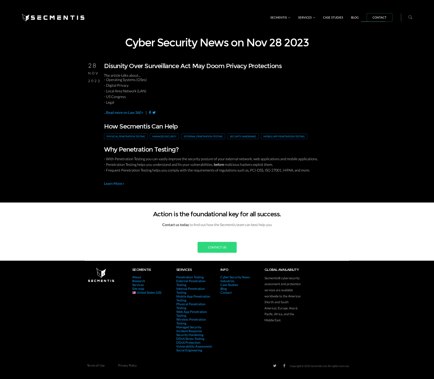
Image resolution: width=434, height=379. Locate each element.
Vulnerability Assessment (194, 346)
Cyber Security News (235, 277)
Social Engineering (189, 350)
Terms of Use (96, 365)
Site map (138, 289)
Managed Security (164, 136)
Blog (355, 17)
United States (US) (148, 292)
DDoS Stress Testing (190, 339)
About (136, 277)
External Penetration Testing (203, 136)
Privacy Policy (127, 365)
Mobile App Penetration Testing (284, 136)
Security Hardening (243, 136)
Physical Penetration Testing (125, 136)
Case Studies (333, 17)
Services (305, 17)
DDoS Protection (188, 342)
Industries (227, 281)
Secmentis (278, 17)
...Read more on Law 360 (123, 112)
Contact (380, 17)
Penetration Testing (190, 277)
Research (138, 281)
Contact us (217, 247)
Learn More (113, 183)
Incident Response (189, 331)
